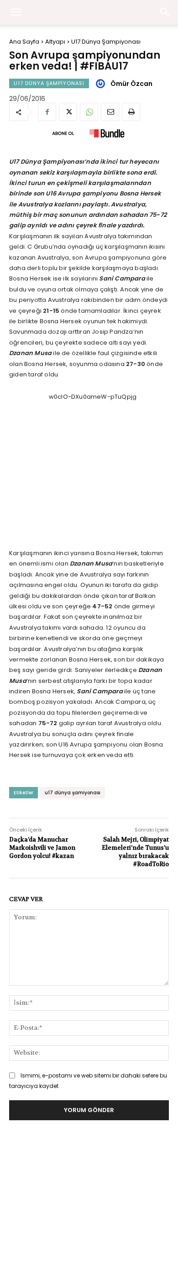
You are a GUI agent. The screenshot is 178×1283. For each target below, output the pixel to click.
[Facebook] (47, 112)
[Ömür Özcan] (102, 83)
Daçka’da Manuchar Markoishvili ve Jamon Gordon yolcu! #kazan (42, 848)
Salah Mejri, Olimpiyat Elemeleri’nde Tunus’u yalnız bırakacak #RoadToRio (135, 852)
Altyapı (55, 41)
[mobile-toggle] (15, 12)
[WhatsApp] (89, 112)
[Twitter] (68, 112)
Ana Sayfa (24, 41)
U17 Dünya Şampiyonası (106, 41)
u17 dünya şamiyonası (72, 792)
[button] (165, 12)
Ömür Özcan (131, 83)
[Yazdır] (131, 112)
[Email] (110, 112)
